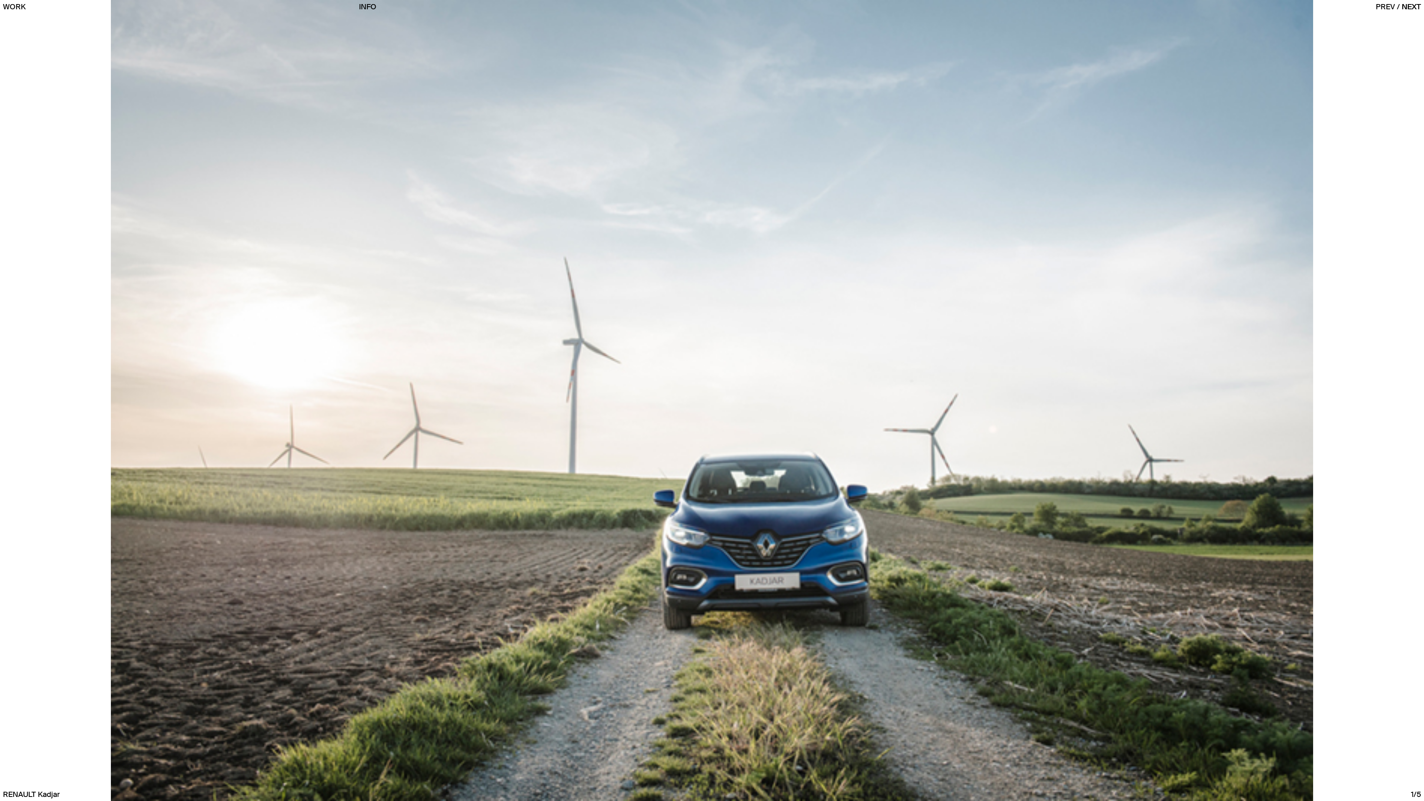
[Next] (1411, 6)
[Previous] (1398, 6)
